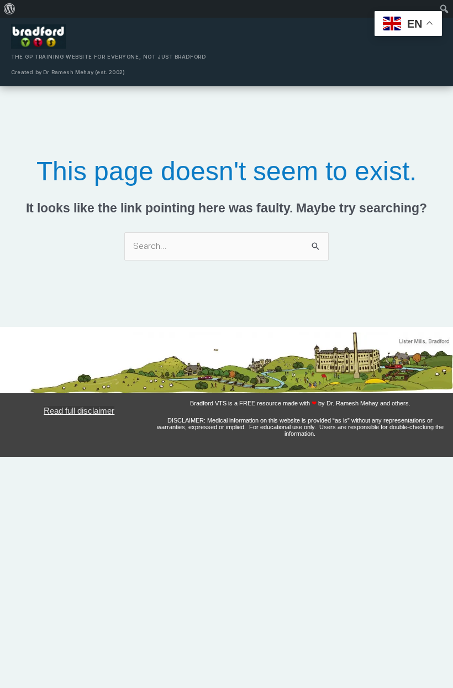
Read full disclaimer (79, 410)
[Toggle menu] (431, 52)
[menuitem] (9, 9)
